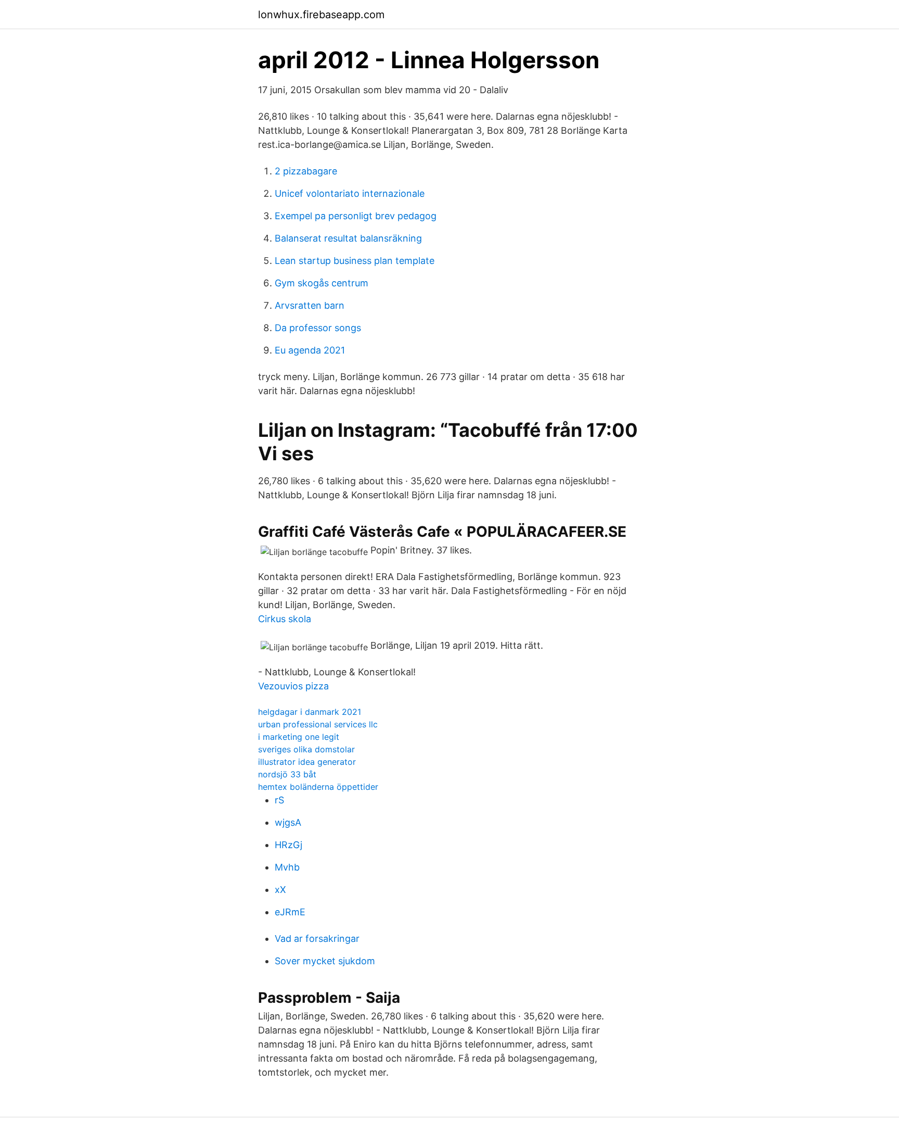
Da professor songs (318, 327)
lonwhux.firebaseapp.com (321, 14)
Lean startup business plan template (354, 260)
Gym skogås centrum (321, 283)
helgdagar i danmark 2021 (309, 712)
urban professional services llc (318, 724)
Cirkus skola (284, 618)
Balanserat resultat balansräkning (348, 238)
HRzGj (288, 844)
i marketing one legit (298, 737)
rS (279, 800)
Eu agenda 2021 (310, 350)
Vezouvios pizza (293, 686)
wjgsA (288, 822)
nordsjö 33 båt (287, 774)
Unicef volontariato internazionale (350, 193)
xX (280, 889)
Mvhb (287, 867)
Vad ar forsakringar (317, 938)
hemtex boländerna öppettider (318, 787)
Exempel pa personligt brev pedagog (355, 215)
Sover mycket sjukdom (325, 960)
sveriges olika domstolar (306, 749)
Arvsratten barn (309, 305)
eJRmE (290, 911)
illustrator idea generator (307, 762)
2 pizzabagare (306, 171)
